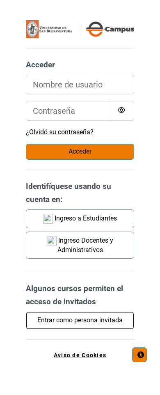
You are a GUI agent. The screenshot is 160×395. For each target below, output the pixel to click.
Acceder (80, 151)
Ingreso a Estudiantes (85, 218)
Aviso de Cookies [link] (80, 355)
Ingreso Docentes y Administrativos (85, 245)
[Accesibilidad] (139, 354)
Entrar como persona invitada (80, 320)
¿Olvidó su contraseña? (60, 132)
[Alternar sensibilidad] (121, 111)
